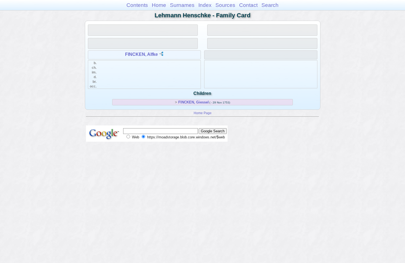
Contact (248, 5)
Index (205, 5)
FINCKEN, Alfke (141, 54)
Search (270, 5)
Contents (137, 5)
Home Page (203, 113)
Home (159, 5)
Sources (225, 5)
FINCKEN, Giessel (193, 102)
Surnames (182, 5)
